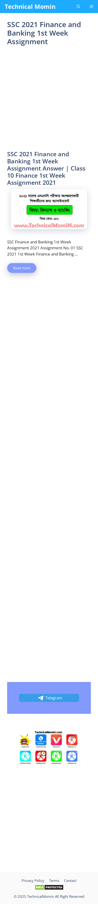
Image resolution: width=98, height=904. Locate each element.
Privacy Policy (33, 880)
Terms (54, 880)
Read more (21, 268)
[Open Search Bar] (78, 6)
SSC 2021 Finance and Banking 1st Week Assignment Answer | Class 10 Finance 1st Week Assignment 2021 (46, 168)
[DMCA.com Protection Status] (49, 888)
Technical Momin (30, 6)
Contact (70, 880)
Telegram (53, 697)
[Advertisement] (49, 99)
